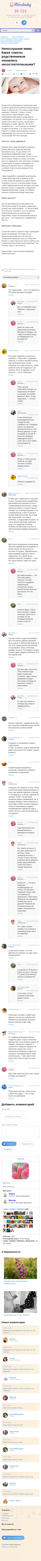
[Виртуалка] (4, 1213)
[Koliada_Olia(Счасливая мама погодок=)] (12, 1231)
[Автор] (3, 70)
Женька (13, 1483)
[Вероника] (8, 1226)
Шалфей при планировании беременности (16, 1282)
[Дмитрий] (8, 1213)
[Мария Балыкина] (20, 1213)
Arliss (19, 411)
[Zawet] (23, 1213)
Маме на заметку (21, 70)
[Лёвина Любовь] (20, 1218)
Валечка (13, 1378)
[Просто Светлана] (16, 1222)
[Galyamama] (8, 1218)
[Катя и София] (20, 1226)
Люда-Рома (14, 1431)
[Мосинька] (16, 1218)
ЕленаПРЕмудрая (16, 1414)
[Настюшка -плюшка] (31, 1222)
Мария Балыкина (14, 493)
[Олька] (27, 1226)
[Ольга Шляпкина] (4, 1218)
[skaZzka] (23, 1226)
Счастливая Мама (14, 737)
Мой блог (6, 1183)
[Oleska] (4, 1222)
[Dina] (16, 1226)
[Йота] (16, 1213)
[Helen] (8, 1222)
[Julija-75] (31, 1226)
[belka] (27, 1222)
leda (9, 539)
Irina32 (12, 1358)
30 (24, 74)
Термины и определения (10, 1547)
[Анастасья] (27, 1218)
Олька (10, 782)
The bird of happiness (15, 1086)
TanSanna (11, 717)
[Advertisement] (21, 99)
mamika (9, 70)
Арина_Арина (15, 1500)
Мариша (13, 1397)
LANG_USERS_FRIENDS (14, 1209)
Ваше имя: (6, 1109)
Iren (9, 762)
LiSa (9, 284)
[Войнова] (8, 1231)
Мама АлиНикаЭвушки (15, 1032)
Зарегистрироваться (14, 1538)
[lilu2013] (20, 1222)
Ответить (11, 295)
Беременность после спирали (16, 1315)
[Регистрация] (16, 22)
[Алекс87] (4, 1231)
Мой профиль (8, 1187)
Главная (4, 37)
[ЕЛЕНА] (23, 1222)
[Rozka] (12, 1218)
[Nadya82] (31, 1213)
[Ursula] (27, 1213)
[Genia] (31, 1218)
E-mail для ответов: (13, 1117)
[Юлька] (12, 1213)
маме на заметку (24, 269)
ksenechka (20, 301)
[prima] (12, 1226)
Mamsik (12, 1339)
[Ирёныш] (4, 1226)
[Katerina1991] (12, 1222)
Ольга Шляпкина (13, 1009)
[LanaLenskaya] (23, 1218)
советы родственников (11, 269)
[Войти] (24, 22)
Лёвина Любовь (13, 350)
